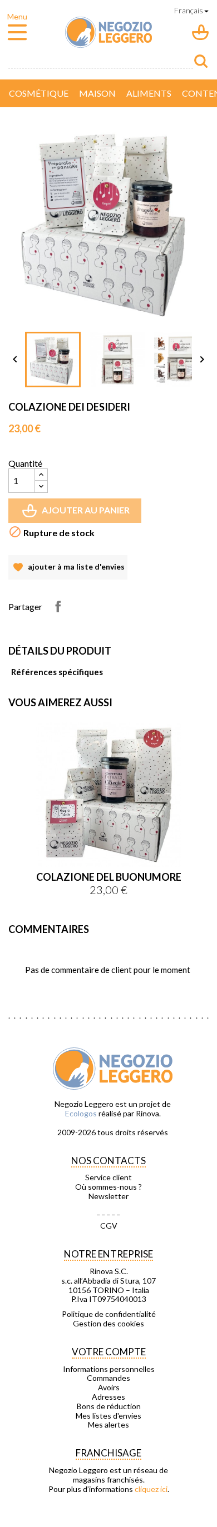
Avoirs (109, 1387)
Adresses (108, 1397)
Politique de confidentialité (109, 1314)
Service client (108, 1177)
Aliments (148, 93)
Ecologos (81, 1113)
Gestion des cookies (108, 1323)
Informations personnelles (109, 1369)
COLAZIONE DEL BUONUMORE (108, 877)
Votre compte (109, 1352)
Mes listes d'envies (108, 1415)
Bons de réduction (109, 1406)
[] (201, 61)
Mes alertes (108, 1424)
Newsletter (108, 1196)
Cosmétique (38, 93)
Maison (97, 93)
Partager (58, 606)
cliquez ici (151, 1489)
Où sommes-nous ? (108, 1186)
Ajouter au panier (77, 514)
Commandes (108, 1378)
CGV (108, 1225)
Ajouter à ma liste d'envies (68, 571)
